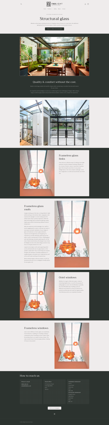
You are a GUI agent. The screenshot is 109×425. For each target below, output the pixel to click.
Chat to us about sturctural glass (54, 28)
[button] (21, 4)
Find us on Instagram (54, 408)
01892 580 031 (24, 384)
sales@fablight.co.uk (26, 385)
